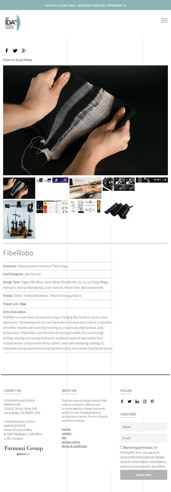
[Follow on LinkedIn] (138, 401)
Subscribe (143, 475)
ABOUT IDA (69, 390)
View (23, 304)
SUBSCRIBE (128, 414)
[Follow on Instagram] (146, 401)
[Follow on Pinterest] (154, 401)
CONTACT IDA (12, 390)
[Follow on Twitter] (131, 401)
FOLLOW (126, 390)
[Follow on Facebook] (123, 401)
